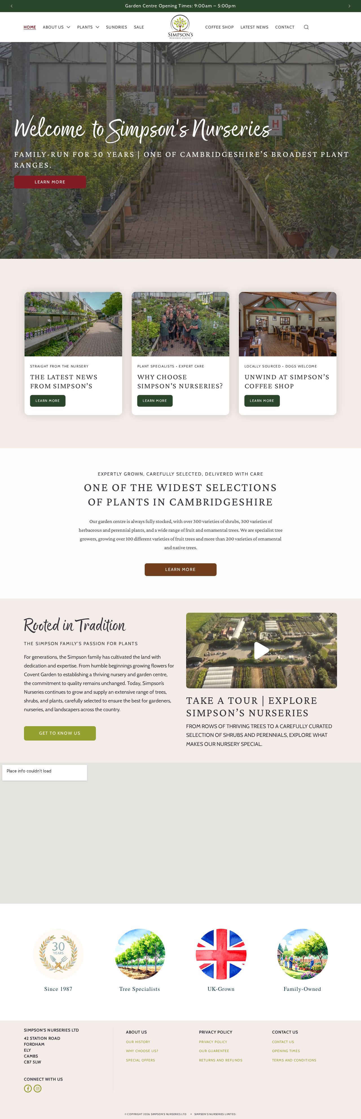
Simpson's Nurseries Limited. (215, 1114)
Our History (138, 1042)
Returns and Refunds (221, 1060)
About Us (136, 1032)
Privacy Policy (216, 1032)
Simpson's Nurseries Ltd (169, 1114)
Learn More (48, 401)
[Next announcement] (349, 6)
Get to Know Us (60, 733)
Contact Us (285, 1032)
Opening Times (286, 1051)
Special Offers (140, 1060)
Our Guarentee (214, 1051)
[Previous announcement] (11, 6)
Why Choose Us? (142, 1051)
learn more (50, 182)
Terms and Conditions (294, 1060)
